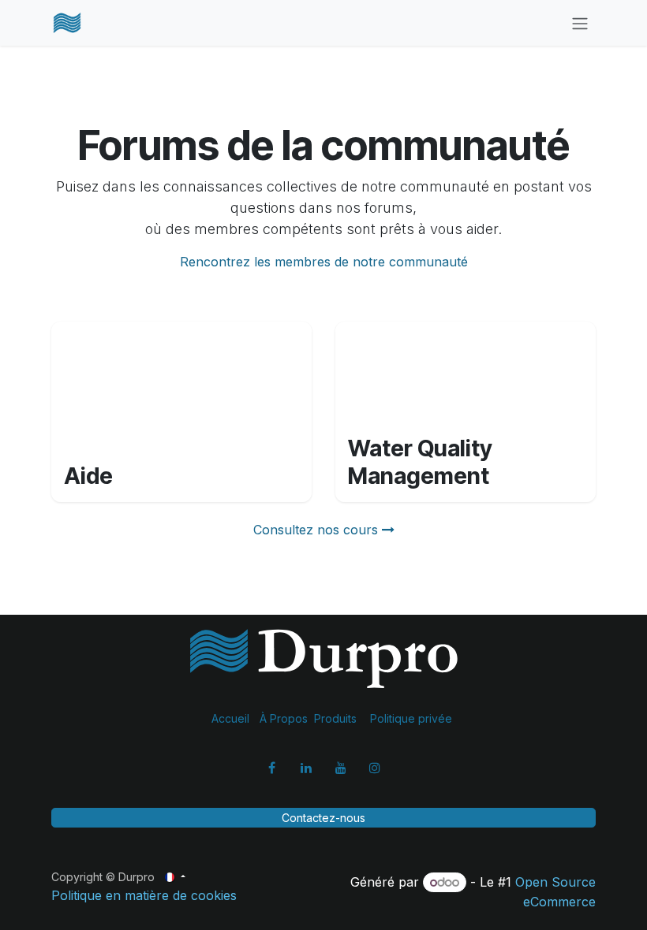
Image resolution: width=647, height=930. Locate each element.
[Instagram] (374, 767)
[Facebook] (272, 767)
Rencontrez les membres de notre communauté (324, 262)
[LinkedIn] (306, 767)
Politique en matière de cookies (144, 895)
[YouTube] (340, 767)
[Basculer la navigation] (580, 22)
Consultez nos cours (317, 530)
